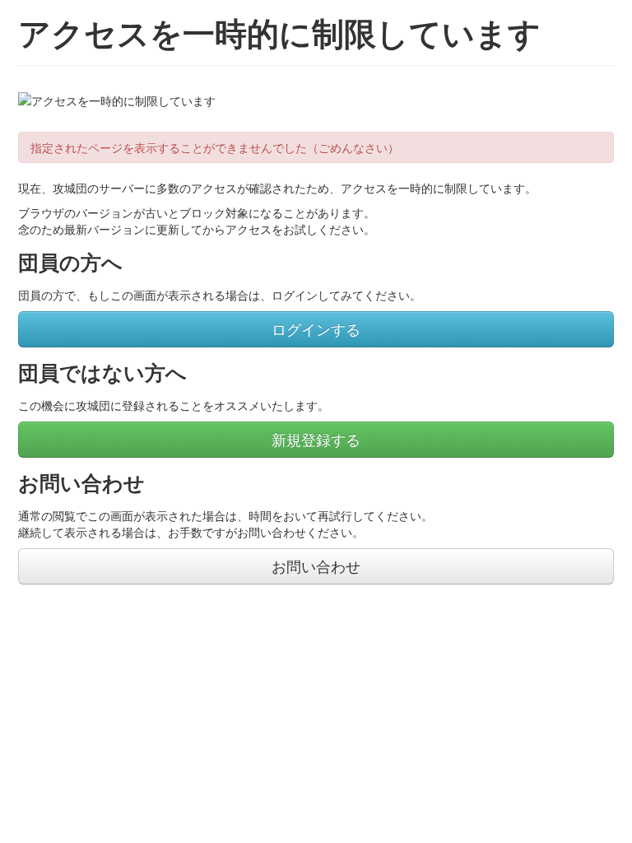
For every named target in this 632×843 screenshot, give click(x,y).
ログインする (316, 329)
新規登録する (316, 439)
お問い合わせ (316, 566)
